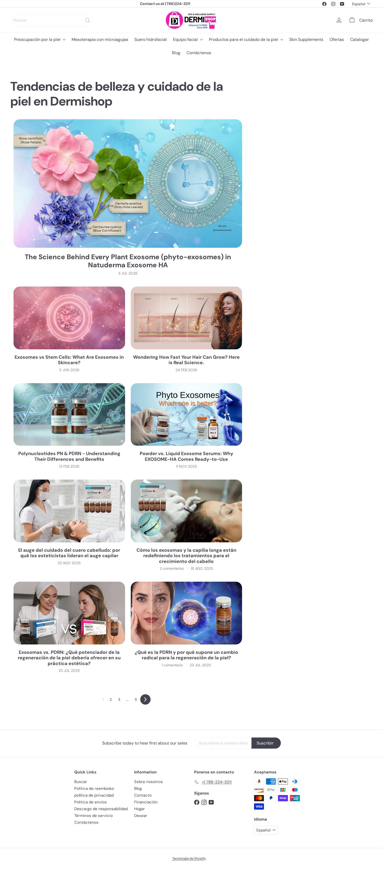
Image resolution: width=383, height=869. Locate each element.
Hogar (139, 808)
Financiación (146, 802)
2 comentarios (172, 568)
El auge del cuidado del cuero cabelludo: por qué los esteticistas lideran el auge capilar (69, 553)
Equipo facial (186, 39)
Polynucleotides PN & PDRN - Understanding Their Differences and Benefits (69, 456)
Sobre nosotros (148, 781)
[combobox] (52, 20)
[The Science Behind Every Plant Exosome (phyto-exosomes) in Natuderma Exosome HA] (128, 183)
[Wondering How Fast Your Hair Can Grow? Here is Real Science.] (186, 318)
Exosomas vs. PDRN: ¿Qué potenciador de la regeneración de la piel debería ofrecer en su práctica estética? (69, 658)
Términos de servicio (93, 815)
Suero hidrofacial (150, 39)
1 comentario (173, 665)
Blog (176, 52)
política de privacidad (94, 795)
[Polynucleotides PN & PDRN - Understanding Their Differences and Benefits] (69, 414)
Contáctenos (199, 52)
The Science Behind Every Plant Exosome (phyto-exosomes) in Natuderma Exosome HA (128, 261)
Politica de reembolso (94, 788)
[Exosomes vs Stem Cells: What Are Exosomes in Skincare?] (69, 318)
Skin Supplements (306, 39)
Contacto (143, 795)
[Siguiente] (145, 699)
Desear (140, 815)
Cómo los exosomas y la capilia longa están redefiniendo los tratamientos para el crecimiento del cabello (186, 556)
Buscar (80, 781)
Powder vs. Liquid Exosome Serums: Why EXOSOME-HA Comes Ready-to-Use (186, 456)
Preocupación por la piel (37, 39)
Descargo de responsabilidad (101, 808)
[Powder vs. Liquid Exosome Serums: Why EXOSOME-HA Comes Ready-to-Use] (186, 414)
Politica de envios (90, 802)
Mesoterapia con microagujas (100, 39)
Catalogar (359, 39)
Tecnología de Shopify (189, 858)
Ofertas (337, 39)
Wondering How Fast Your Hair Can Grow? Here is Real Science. (186, 360)
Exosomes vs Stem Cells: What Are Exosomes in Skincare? (69, 360)
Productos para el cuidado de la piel (244, 39)
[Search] (87, 20)
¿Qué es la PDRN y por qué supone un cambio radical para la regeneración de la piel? (186, 655)
